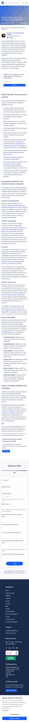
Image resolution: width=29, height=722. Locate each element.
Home (7, 590)
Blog (3, 27)
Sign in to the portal (11, 690)
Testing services (10, 593)
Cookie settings (14, 714)
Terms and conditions (11, 614)
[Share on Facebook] (22, 23)
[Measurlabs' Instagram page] (16, 648)
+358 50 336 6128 (11, 633)
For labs (8, 603)
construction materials (8, 411)
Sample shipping (10, 611)
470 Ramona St (10, 671)
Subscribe (14, 85)
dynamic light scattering (16, 205)
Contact (8, 601)
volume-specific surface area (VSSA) (11, 310)
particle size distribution (8, 207)
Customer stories (10, 619)
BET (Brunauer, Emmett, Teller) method (14, 295)
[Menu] (26, 2)
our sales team (21, 572)
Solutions (8, 598)
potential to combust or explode (12, 164)
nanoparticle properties (16, 157)
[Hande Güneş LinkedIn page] (12, 38)
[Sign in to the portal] (23, 3)
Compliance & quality (11, 622)
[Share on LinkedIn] (24, 23)
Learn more (5, 710)
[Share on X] (26, 23)
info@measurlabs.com (9, 572)
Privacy (8, 616)
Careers (8, 608)
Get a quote (6, 451)
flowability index (6, 332)
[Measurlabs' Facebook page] (6, 648)
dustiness (7, 172)
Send (14, 563)
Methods (8, 595)
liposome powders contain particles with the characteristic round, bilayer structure (15, 152)
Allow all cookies (14, 718)
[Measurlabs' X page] (13, 648)
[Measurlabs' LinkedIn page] (10, 648)
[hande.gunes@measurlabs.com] (8, 38)
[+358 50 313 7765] (10, 38)
